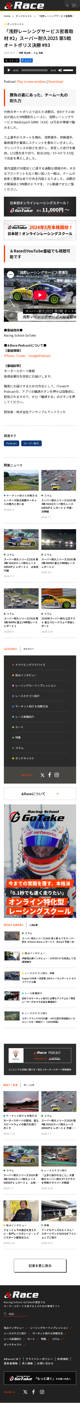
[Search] (67, 5)
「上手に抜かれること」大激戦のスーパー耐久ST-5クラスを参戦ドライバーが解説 (58, 1178)
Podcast (11, 443)
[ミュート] (60, 70)
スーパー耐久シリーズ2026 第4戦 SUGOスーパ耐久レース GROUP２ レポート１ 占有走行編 (21, 564)
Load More (40, 1265)
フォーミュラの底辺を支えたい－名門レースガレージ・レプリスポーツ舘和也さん (21, 1233)
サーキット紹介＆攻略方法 (31, 706)
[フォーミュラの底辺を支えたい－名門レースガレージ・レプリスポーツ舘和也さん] (21, 1210)
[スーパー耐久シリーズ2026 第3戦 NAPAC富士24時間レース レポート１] (21, 598)
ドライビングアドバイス (30, 665)
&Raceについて (33, 793)
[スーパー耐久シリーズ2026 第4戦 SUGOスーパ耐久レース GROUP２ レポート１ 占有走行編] (21, 539)
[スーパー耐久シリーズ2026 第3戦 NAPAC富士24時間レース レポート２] (58, 539)
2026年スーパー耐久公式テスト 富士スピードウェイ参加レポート (58, 622)
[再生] (9, 70)
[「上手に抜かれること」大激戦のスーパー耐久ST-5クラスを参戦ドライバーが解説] (59, 1156)
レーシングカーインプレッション (35, 685)
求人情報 (27, 1363)
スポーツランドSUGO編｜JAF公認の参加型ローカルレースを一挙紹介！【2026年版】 (48, 1020)
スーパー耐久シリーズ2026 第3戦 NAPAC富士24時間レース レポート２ (58, 563)
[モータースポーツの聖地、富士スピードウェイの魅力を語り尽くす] (21, 1101)
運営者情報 (11, 1363)
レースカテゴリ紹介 (27, 696)
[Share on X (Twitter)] (12, 60)
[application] (40, 70)
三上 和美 (38, 52)
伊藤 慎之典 (24, 52)
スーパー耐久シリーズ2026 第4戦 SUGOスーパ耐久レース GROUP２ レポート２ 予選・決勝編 (58, 505)
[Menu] (74, 5)
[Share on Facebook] (27, 60)
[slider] (68, 69)
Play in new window (31, 81)
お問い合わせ (45, 1363)
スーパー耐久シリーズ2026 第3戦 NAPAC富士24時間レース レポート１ (21, 622)
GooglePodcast (38, 355)
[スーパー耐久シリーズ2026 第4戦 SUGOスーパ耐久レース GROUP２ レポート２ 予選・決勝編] (58, 480)
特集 (18, 737)
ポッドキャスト (15, 24)
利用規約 (62, 1359)
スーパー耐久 (31, 443)
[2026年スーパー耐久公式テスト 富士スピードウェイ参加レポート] (58, 598)
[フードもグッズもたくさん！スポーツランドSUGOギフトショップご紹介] (59, 1210)
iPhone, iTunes (14, 355)
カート (19, 727)
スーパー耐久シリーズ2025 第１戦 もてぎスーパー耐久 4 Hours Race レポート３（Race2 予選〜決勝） (48, 942)
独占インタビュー (26, 675)
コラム (19, 748)
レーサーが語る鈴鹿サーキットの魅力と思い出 (20, 502)
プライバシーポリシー (39, 1359)
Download (55, 81)
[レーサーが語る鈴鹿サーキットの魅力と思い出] (21, 480)
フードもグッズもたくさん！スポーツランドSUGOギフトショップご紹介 (58, 1233)
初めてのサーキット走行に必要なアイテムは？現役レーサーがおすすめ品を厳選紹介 (48, 1000)
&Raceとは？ (12, 1359)
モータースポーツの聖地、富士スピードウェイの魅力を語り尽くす (21, 1124)
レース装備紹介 (24, 717)
